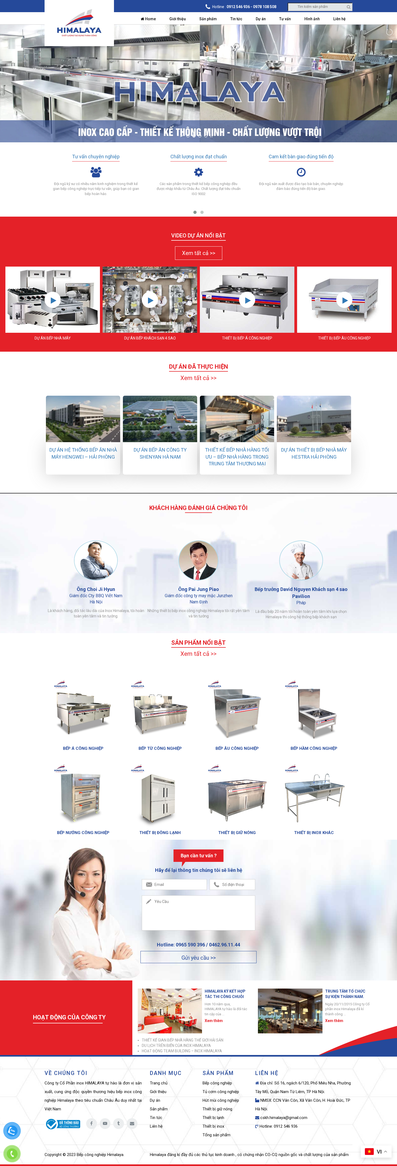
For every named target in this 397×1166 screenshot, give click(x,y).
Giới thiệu (177, 19)
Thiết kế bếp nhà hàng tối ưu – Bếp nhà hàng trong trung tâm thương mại (237, 456)
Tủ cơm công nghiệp (221, 1091)
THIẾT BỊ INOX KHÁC (314, 832)
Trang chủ (158, 1083)
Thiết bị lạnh (213, 1117)
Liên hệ (339, 19)
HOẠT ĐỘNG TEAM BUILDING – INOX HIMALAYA (182, 1051)
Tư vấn (285, 19)
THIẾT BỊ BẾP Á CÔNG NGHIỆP (247, 338)
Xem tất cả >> (198, 253)
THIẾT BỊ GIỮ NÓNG (237, 832)
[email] (132, 1123)
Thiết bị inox (213, 1126)
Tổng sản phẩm (216, 1135)
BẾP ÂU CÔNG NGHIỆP (237, 748)
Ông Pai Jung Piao (198, 589)
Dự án (261, 19)
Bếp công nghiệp (217, 1083)
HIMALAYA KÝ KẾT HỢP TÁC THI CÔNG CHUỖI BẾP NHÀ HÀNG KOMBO (226, 994)
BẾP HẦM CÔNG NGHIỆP (314, 748)
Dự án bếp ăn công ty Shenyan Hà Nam (160, 453)
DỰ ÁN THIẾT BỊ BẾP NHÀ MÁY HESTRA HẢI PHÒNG (314, 453)
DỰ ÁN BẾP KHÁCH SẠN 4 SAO (150, 338)
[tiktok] (118, 1123)
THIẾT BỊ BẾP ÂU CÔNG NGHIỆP (344, 338)
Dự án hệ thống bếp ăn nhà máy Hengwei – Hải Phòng (83, 453)
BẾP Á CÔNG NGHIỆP (83, 748)
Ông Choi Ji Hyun (96, 589)
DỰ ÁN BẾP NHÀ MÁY (53, 338)
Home (150, 19)
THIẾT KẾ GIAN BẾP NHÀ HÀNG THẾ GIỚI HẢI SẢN (182, 1040)
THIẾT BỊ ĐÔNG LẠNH (160, 832)
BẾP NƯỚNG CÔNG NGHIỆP (83, 832)
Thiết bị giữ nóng (217, 1109)
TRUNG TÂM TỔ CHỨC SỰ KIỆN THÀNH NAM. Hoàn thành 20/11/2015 (345, 994)
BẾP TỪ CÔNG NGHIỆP (160, 748)
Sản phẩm (208, 19)
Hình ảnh (312, 19)
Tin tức (236, 19)
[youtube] (105, 1123)
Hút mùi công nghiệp (221, 1100)
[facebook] (91, 1123)
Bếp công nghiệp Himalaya (100, 1154)
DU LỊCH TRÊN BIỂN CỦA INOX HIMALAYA (176, 1045)
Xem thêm (214, 1021)
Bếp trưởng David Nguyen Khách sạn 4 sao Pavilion (301, 592)
